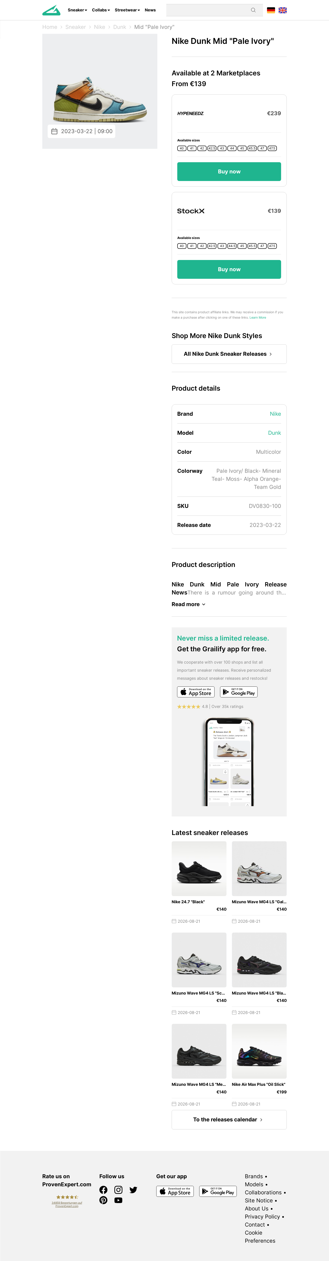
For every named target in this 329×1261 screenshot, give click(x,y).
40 (182, 148)
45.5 (252, 148)
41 (192, 148)
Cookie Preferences (260, 1236)
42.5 (212, 148)
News (150, 10)
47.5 (272, 148)
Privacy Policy (262, 1216)
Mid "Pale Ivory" (154, 27)
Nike (99, 27)
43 (222, 148)
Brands (254, 1176)
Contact (255, 1224)
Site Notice (259, 1200)
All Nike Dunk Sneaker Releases (225, 354)
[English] (283, 10)
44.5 (232, 246)
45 (242, 148)
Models (254, 1184)
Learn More (258, 317)
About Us (257, 1208)
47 (262, 148)
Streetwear (126, 10)
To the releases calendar (225, 1119)
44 (232, 148)
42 (202, 148)
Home (49, 27)
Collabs (99, 10)
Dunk (119, 27)
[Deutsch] (271, 10)
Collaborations (263, 1192)
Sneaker (76, 10)
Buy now (229, 171)
